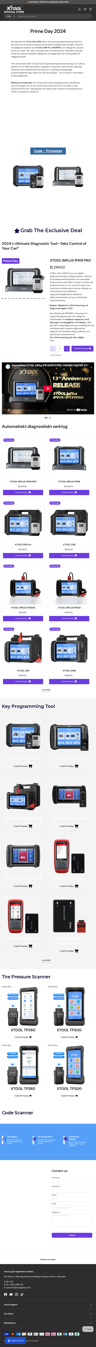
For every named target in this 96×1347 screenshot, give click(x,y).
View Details (55, 355)
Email (54, 1204)
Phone (54, 1195)
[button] (85, 9)
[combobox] (48, 16)
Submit (72, 1235)
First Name (56, 1178)
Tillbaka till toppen (48, 1259)
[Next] (42, 277)
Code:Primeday (81, 348)
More (52, 340)
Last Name (56, 1186)
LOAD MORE (46, 690)
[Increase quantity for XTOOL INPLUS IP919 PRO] (67, 348)
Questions (56, 1212)
